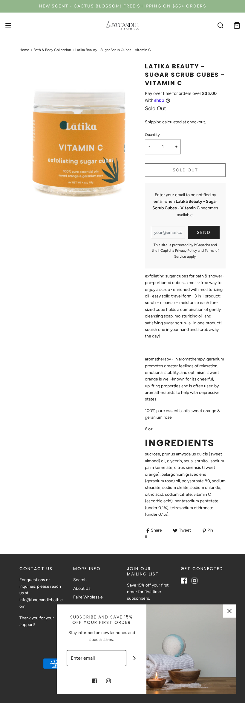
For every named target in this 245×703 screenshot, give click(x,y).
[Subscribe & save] (134, 658)
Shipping (153, 122)
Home (24, 50)
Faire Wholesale (88, 597)
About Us (82, 588)
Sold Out (185, 170)
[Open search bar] (220, 25)
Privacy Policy (186, 250)
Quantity (152, 134)
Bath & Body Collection (52, 50)
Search (80, 579)
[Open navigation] (8, 25)
